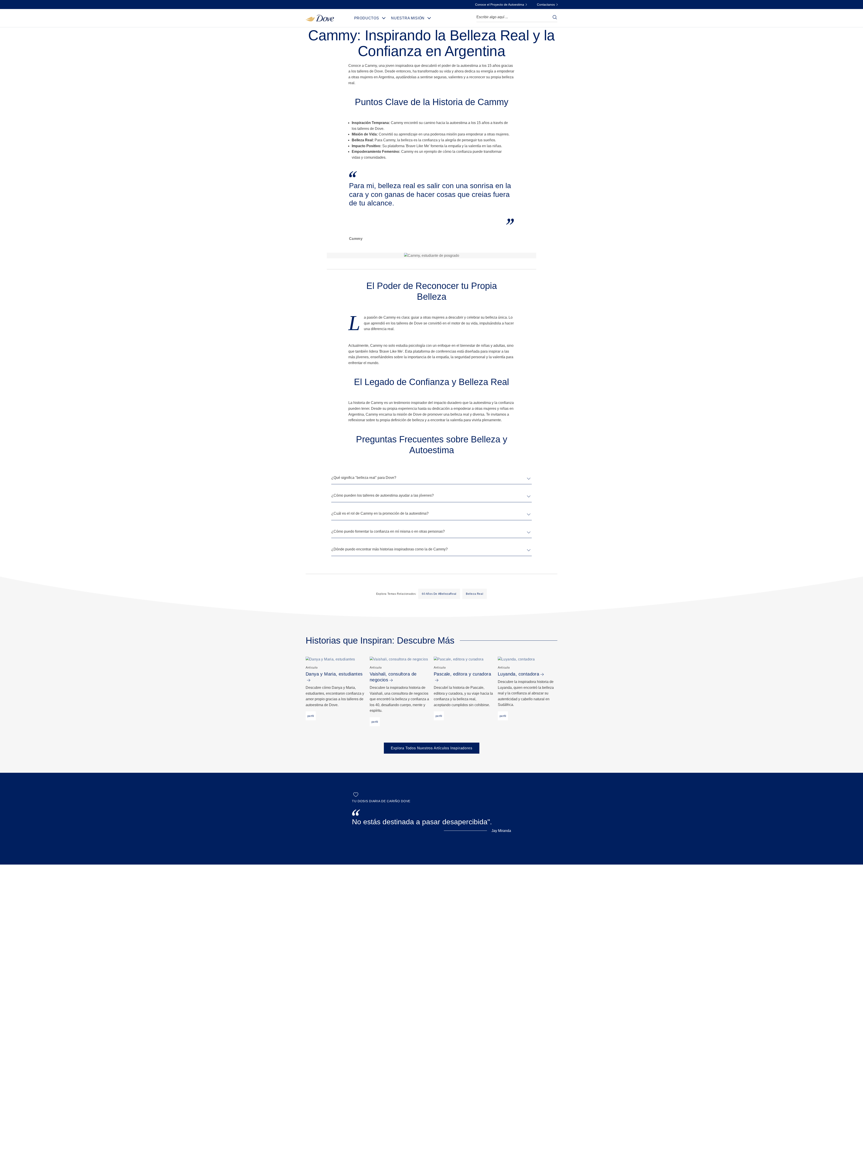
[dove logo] (320, 18)
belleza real (474, 593)
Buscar (554, 17)
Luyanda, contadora (518, 673)
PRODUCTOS (366, 18)
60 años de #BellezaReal (439, 593)
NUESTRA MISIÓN (408, 18)
